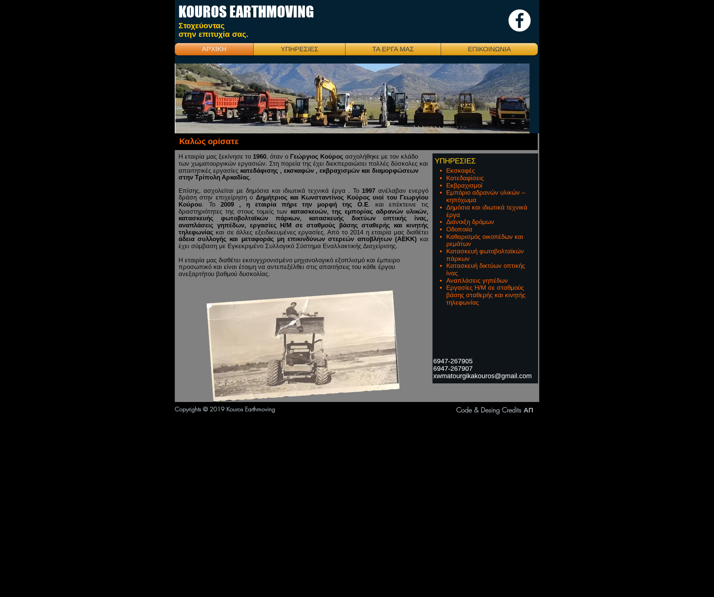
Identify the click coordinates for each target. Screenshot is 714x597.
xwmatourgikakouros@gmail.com (482, 376)
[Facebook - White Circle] (519, 20)
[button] (393, 49)
